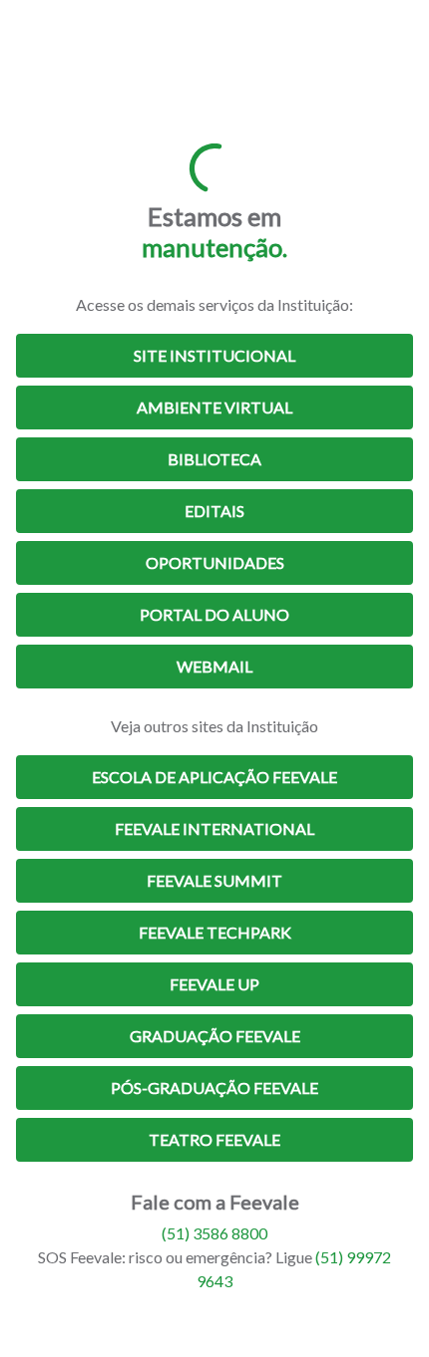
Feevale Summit (214, 880)
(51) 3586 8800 (214, 1232)
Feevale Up (214, 983)
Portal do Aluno (214, 614)
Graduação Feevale (215, 1035)
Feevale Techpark (215, 932)
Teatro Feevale (214, 1139)
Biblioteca (214, 458)
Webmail (214, 666)
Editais (214, 510)
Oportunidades (215, 562)
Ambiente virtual (214, 407)
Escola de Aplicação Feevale (214, 776)
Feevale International (214, 828)
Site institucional (214, 355)
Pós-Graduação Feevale (214, 1087)
